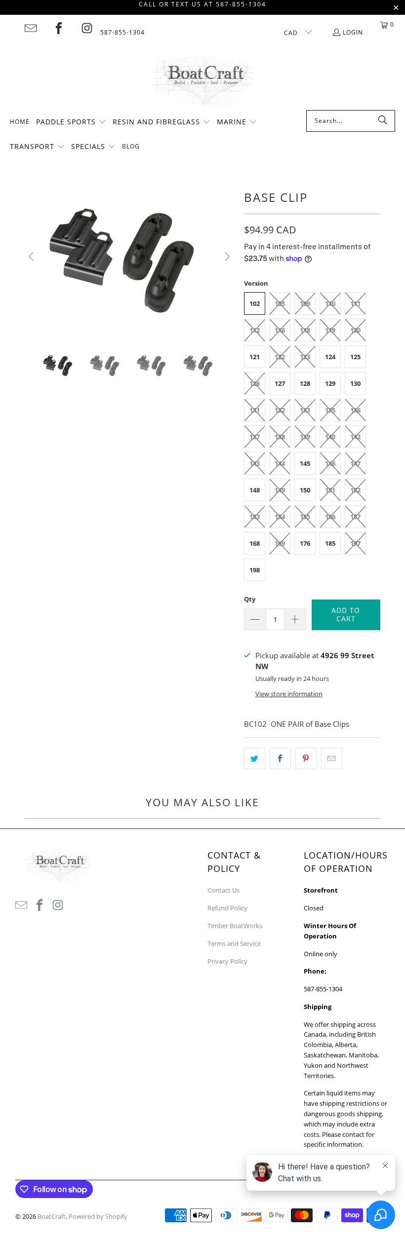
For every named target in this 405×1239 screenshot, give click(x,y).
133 (305, 410)
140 (330, 436)
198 (254, 569)
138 (280, 436)
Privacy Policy (227, 961)
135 (330, 410)
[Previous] (32, 257)
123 (305, 356)
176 (305, 543)
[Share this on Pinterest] (306, 758)
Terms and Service (234, 943)
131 (254, 410)
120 (355, 330)
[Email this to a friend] (331, 758)
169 (280, 543)
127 (280, 383)
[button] (71, 122)
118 (305, 330)
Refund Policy (227, 907)
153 (254, 516)
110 (330, 303)
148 (254, 490)
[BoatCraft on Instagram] (87, 28)
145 (305, 463)
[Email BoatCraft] (31, 28)
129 (330, 383)
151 (330, 490)
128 (305, 383)
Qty (249, 599)
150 (305, 490)
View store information (289, 693)
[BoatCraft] (202, 82)
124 (330, 356)
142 (355, 436)
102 (254, 303)
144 (280, 463)
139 (305, 436)
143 (254, 463)
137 (254, 436)
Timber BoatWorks (234, 925)
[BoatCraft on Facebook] (59, 28)
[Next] (227, 257)
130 (355, 383)
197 (355, 543)
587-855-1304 (122, 32)
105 (280, 303)
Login (353, 32)
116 (280, 330)
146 (330, 463)
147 (355, 463)
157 (355, 516)
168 (254, 543)
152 (355, 490)
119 (330, 330)
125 (355, 356)
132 (280, 410)
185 (330, 543)
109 (305, 303)
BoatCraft (52, 1216)
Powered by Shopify (98, 1216)
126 (254, 383)
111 (355, 303)
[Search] (382, 121)
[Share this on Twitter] (254, 758)
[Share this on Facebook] (280, 758)
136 (355, 410)
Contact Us (223, 890)
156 (330, 516)
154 (280, 516)
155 (305, 516)
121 (254, 356)
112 (254, 330)
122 (280, 356)
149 (280, 490)
